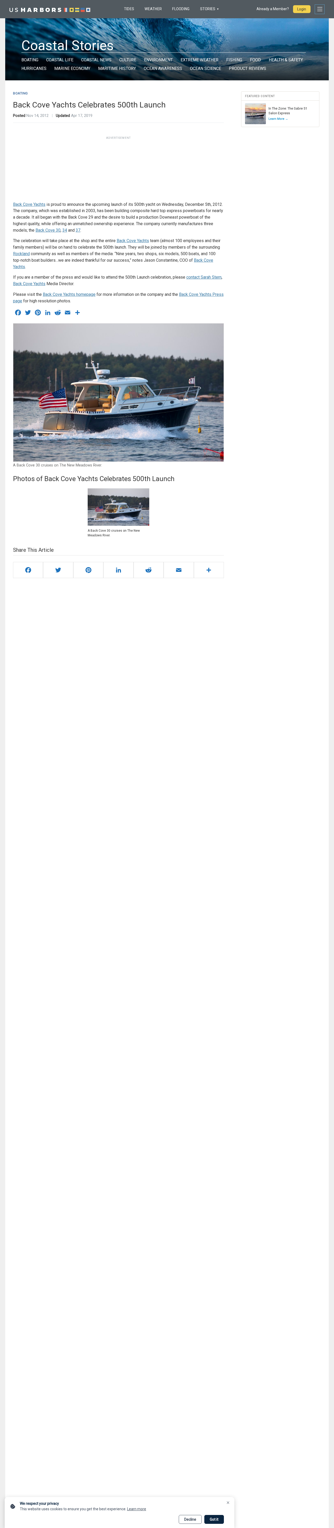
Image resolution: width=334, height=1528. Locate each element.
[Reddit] (149, 570)
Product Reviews (247, 68)
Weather (153, 9)
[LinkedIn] (118, 570)
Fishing (234, 59)
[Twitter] (58, 570)
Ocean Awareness (163, 68)
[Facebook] (28, 570)
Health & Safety (286, 59)
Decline (190, 1519)
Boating (29, 59)
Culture (127, 59)
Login (301, 9)
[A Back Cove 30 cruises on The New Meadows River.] (118, 507)
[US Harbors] (49, 9)
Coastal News (96, 59)
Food (255, 59)
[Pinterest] (88, 570)
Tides (129, 9)
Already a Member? (273, 9)
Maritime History (117, 68)
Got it (214, 1519)
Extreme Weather (199, 59)
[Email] (179, 570)
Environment (158, 59)
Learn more (136, 1509)
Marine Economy (72, 68)
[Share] (209, 570)
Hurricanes (33, 68)
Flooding (180, 9)
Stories (208, 9)
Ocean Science (205, 68)
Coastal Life (59, 59)
